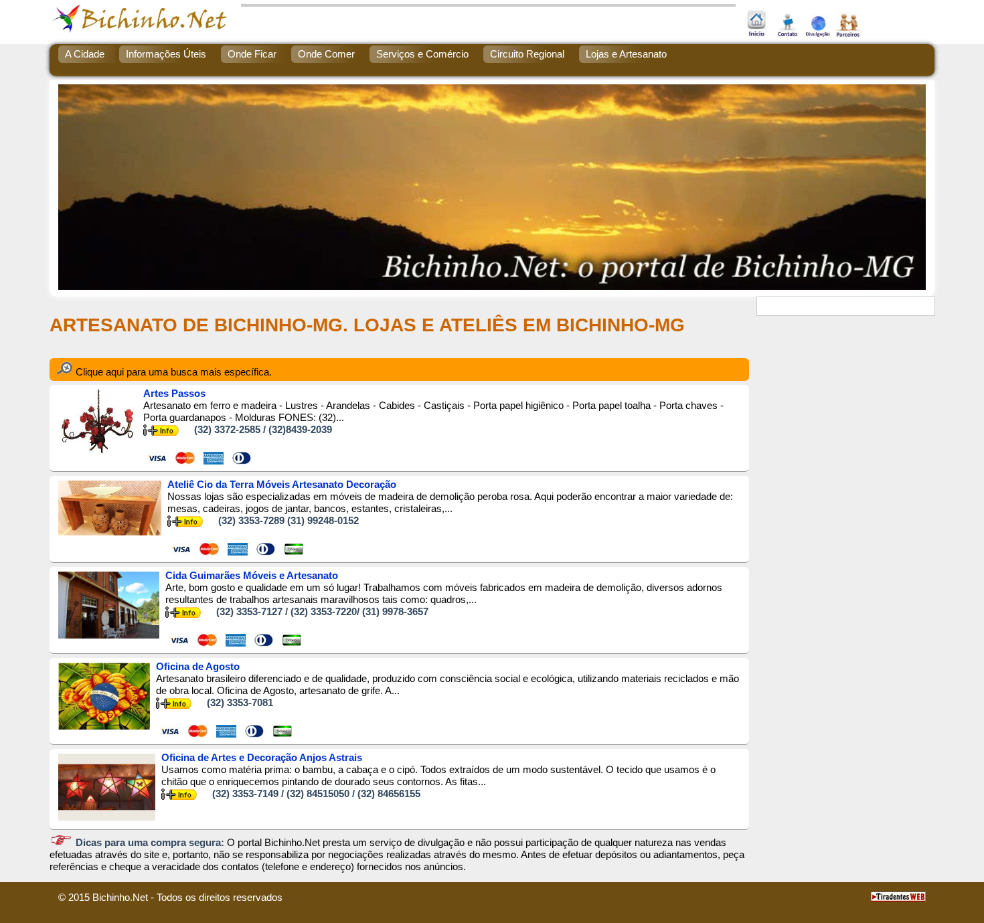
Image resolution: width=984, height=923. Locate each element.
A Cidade (84, 54)
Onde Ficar (252, 54)
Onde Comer (326, 54)
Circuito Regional (527, 54)
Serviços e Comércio (422, 54)
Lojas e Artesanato (626, 54)
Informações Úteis (166, 54)
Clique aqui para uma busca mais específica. (172, 371)
